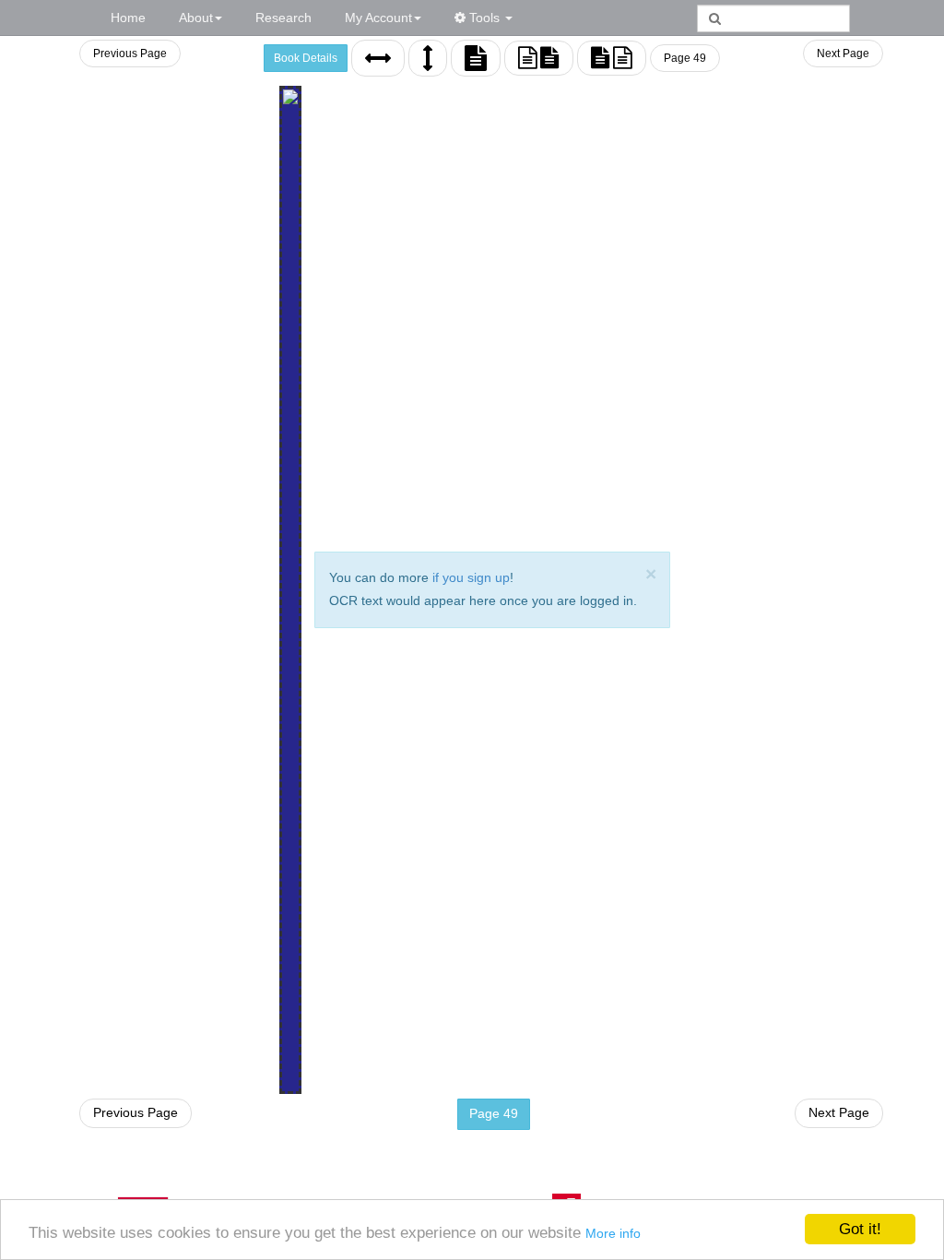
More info (613, 1233)
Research (283, 17)
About (196, 17)
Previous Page (130, 53)
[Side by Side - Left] (538, 58)
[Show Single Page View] (476, 58)
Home (128, 17)
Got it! (860, 1229)
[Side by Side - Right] (611, 58)
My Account (378, 17)
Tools (484, 17)
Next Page (843, 53)
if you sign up (471, 577)
